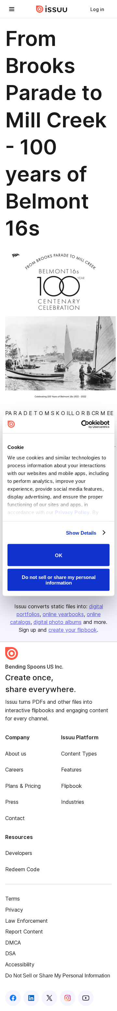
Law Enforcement (26, 920)
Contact (15, 818)
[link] (97, 9)
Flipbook (71, 786)
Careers (14, 769)
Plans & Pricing (23, 786)
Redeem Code (22, 869)
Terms (12, 898)
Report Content (24, 931)
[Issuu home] (51, 9)
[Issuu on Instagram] (67, 998)
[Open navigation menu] (11, 9)
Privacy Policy (72, 512)
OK (58, 555)
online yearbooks (63, 614)
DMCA (13, 942)
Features (71, 769)
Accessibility (19, 964)
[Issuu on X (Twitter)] (49, 998)
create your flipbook (72, 630)
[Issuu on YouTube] (86, 998)
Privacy (14, 909)
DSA (10, 953)
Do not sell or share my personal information (59, 579)
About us (15, 753)
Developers (18, 853)
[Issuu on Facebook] (13, 998)
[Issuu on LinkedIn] (31, 998)
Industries (72, 802)
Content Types (79, 753)
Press (12, 802)
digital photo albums (57, 622)
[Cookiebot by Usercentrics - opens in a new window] (83, 424)
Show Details (81, 532)
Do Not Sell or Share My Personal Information (57, 975)
